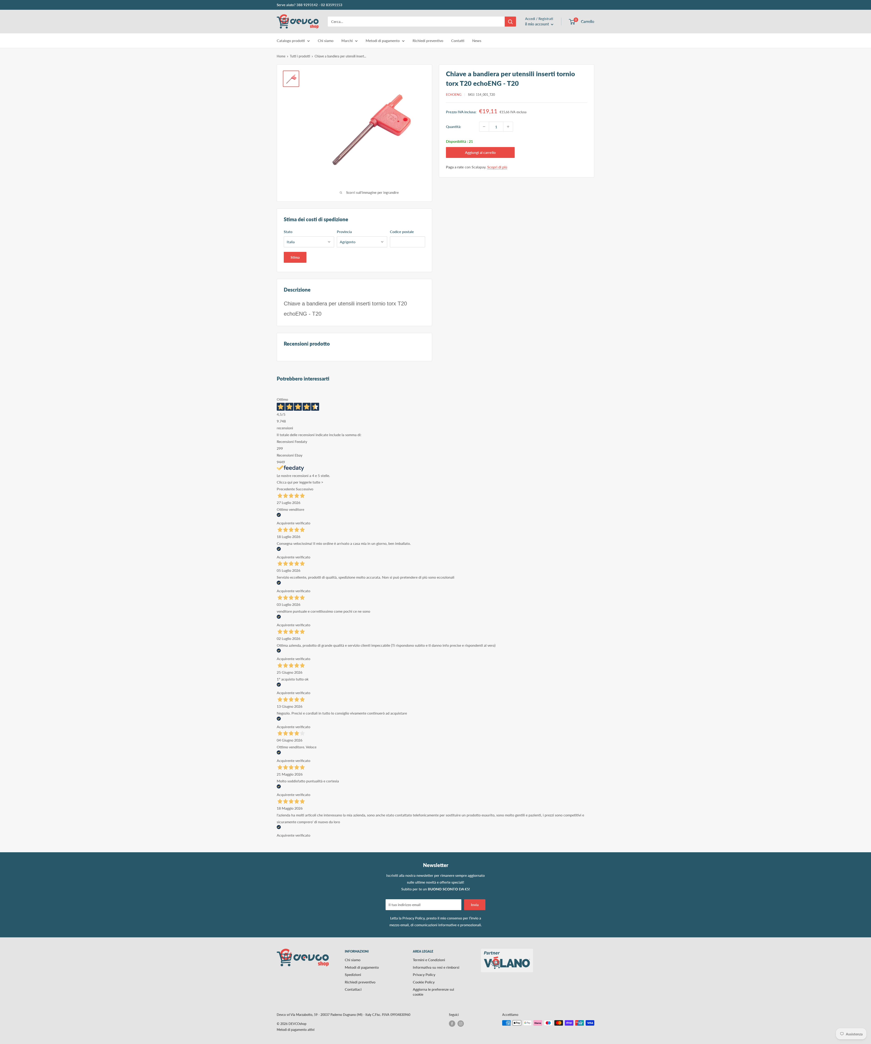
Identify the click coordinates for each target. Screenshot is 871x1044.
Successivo (304, 489)
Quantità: (453, 126)
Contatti (457, 40)
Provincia (344, 231)
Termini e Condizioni (429, 960)
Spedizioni (353, 974)
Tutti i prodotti (300, 56)
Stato (288, 231)
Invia (475, 904)
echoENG (453, 94)
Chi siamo (325, 40)
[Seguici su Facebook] (452, 1023)
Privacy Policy (413, 918)
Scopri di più (497, 167)
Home (281, 56)
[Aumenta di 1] (508, 126)
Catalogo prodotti (291, 40)
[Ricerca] (510, 22)
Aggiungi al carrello (480, 152)
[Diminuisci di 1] (484, 126)
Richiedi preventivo (428, 40)
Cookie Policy (424, 982)
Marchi (347, 40)
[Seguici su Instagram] (461, 1023)
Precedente (286, 489)
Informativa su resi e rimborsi (436, 967)
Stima (295, 257)
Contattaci (353, 989)
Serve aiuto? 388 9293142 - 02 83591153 (309, 5)
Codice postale (402, 231)
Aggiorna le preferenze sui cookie (433, 991)
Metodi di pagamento (383, 40)
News (476, 40)
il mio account (537, 24)
